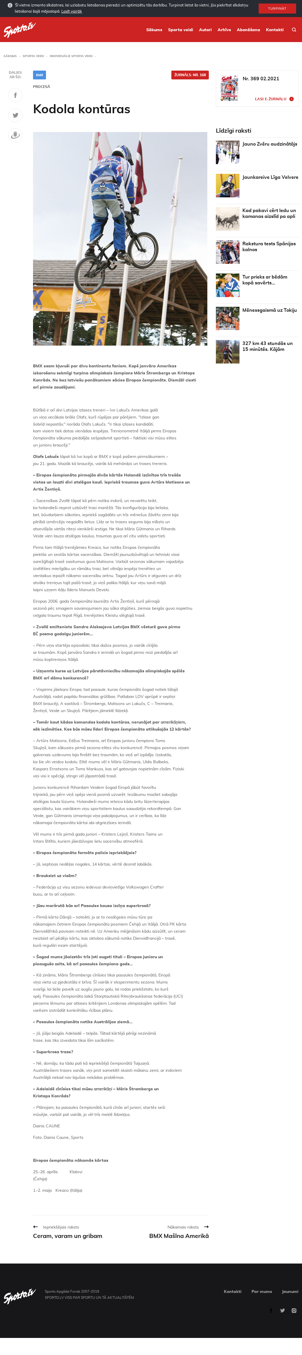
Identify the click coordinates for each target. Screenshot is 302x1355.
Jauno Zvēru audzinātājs (269, 144)
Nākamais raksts (183, 1227)
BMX (39, 75)
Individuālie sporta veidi (71, 56)
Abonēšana (248, 30)
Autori (205, 30)
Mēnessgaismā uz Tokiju (269, 310)
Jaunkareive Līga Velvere (270, 177)
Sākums (154, 30)
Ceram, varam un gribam (67, 1236)
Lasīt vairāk (71, 12)
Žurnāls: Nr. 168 (190, 75)
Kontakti (275, 30)
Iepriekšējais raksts (61, 1227)
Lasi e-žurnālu (270, 99)
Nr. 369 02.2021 (261, 78)
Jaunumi (290, 1292)
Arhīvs (224, 30)
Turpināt (277, 8)
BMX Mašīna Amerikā (179, 1236)
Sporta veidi (180, 30)
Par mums (262, 1292)
